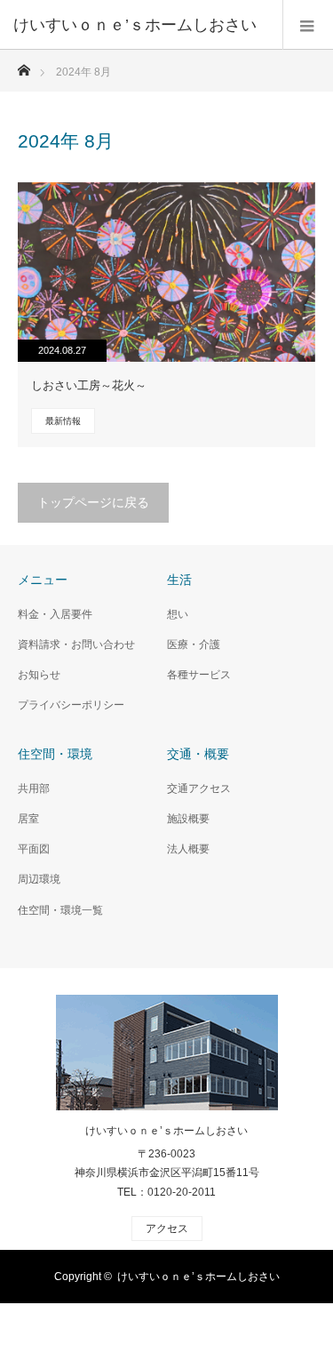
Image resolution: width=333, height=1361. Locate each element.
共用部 (34, 788)
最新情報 (63, 421)
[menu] (307, 25)
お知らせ (39, 674)
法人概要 (188, 849)
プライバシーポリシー (71, 705)
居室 (28, 819)
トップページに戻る (93, 502)
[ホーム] (23, 65)
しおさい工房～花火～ (89, 385)
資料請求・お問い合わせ (76, 644)
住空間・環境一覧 (60, 910)
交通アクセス (199, 788)
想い (177, 614)
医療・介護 (193, 644)
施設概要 (188, 819)
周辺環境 (39, 879)
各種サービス (199, 674)
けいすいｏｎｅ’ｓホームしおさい (166, 1130)
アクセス (167, 1228)
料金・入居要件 (55, 614)
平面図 (34, 849)
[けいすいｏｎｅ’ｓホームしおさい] (139, 25)
